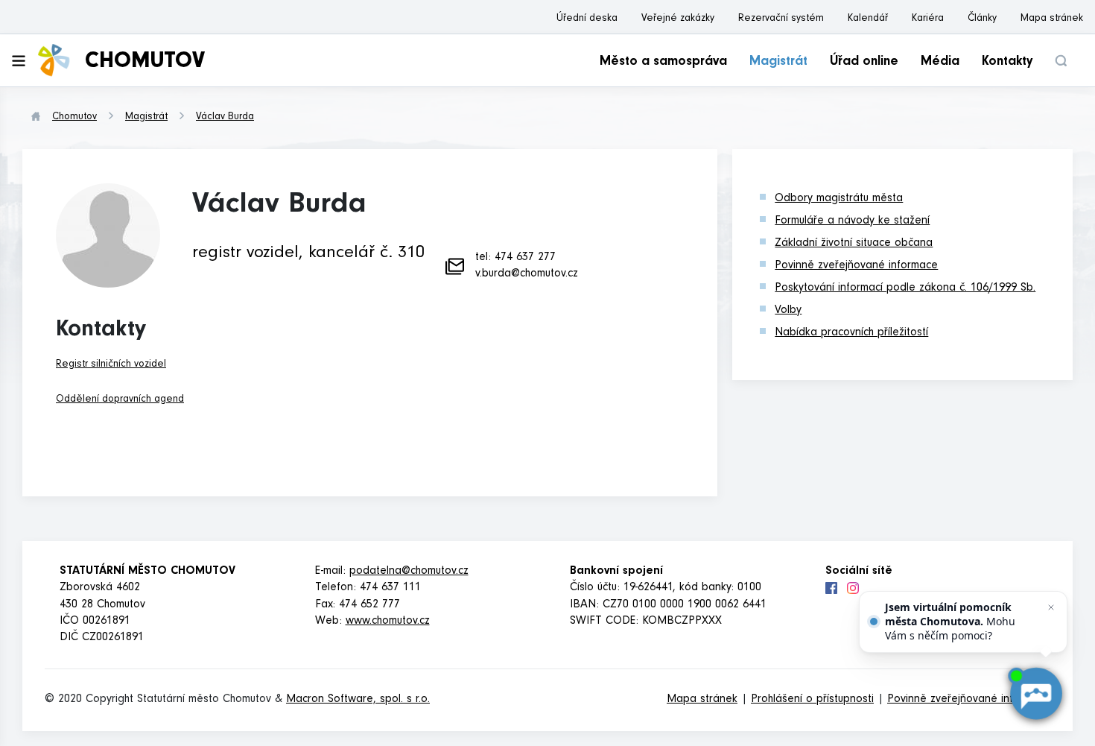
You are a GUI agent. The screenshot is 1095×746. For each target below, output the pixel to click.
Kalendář (868, 19)
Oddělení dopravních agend (120, 400)
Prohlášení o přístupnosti (812, 700)
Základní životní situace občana (854, 244)
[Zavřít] (1051, 607)
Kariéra (928, 19)
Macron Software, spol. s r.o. (358, 700)
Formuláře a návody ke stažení (852, 221)
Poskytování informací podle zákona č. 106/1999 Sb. (905, 288)
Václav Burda (225, 118)
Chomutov (74, 118)
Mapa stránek (1052, 19)
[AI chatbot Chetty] (1035, 693)
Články (982, 19)
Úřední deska (587, 19)
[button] (1061, 61)
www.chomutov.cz (388, 622)
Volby (788, 311)
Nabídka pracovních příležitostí (851, 333)
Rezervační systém (781, 19)
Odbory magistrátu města (839, 199)
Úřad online (864, 62)
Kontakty (1007, 62)
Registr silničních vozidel (111, 365)
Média (940, 62)
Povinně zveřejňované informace (856, 266)
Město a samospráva (663, 62)
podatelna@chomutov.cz (409, 572)
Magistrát (778, 62)
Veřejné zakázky (677, 19)
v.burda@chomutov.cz (526, 274)
